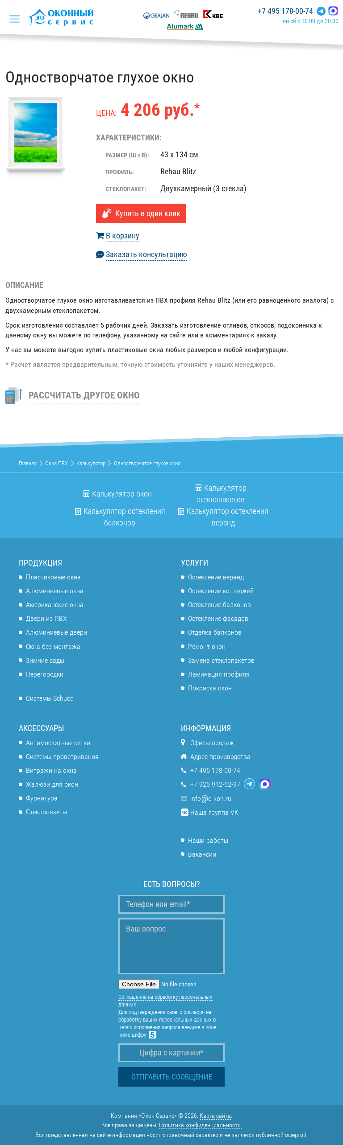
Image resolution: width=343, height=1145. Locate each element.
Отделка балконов (215, 632)
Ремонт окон (207, 646)
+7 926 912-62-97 (215, 784)
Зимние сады (45, 660)
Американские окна (55, 604)
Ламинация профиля (219, 674)
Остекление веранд (216, 577)
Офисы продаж (212, 743)
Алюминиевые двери (56, 632)
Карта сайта (215, 1115)
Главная (28, 463)
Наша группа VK (214, 812)
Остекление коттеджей (221, 591)
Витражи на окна (51, 770)
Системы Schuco (50, 698)
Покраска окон (210, 688)
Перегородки (44, 674)
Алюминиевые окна (55, 591)
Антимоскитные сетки (58, 743)
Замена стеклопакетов (221, 660)
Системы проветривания (62, 756)
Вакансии (202, 854)
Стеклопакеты (46, 812)
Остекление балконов (219, 604)
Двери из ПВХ (46, 618)
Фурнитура (42, 798)
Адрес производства (220, 756)
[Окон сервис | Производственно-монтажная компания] (63, 17)
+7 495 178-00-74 (285, 11)
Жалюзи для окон (52, 784)
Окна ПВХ (56, 463)
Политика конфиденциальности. (200, 1125)
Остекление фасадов (218, 618)
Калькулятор (90, 463)
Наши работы (208, 840)
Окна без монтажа (53, 646)
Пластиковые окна (53, 577)
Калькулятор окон (122, 493)
